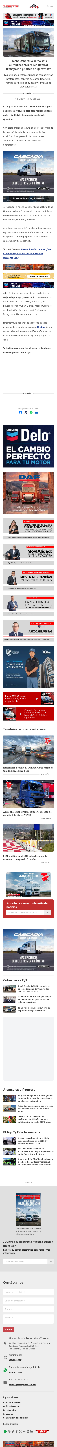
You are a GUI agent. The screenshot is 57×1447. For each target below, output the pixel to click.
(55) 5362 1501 (15, 1360)
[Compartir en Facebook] (20, 412)
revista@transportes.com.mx (22, 1384)
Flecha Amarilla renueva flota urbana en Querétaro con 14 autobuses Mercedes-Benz (27, 253)
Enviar (8, 1329)
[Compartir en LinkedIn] (36, 412)
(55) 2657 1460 (15, 1372)
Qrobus (41, 327)
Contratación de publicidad (15, 1418)
